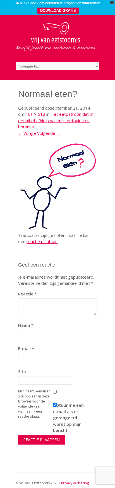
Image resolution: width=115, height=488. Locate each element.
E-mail (26, 348)
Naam (25, 325)
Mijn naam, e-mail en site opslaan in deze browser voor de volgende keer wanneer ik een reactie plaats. (34, 404)
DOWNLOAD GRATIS (58, 10)
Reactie (27, 294)
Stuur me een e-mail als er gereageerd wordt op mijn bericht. (68, 417)
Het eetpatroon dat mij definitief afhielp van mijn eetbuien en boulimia (56, 120)
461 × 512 (35, 114)
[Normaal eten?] (57, 229)
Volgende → (49, 133)
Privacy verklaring (75, 483)
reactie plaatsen (42, 241)
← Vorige (27, 133)
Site (22, 371)
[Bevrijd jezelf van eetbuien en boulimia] (57, 50)
